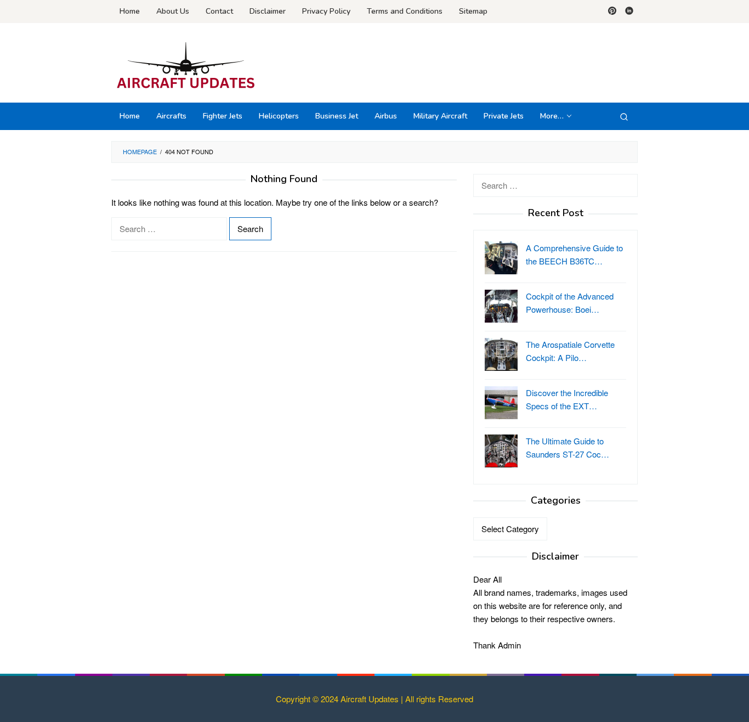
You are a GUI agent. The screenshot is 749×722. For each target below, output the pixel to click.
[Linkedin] (629, 11)
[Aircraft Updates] (185, 65)
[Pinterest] (612, 11)
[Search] (624, 116)
